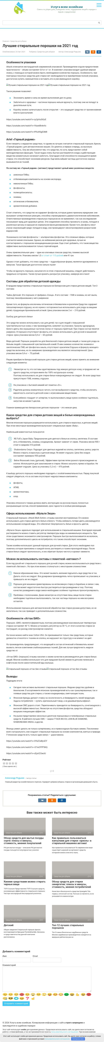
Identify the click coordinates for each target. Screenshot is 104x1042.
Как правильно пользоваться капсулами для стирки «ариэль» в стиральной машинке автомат (71, 841)
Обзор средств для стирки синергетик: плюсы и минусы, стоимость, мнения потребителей (71, 884)
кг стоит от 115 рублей (52, 255)
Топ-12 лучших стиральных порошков (68, 926)
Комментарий (9, 965)
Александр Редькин (14, 778)
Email (35, 956)
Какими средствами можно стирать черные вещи (25, 883)
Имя (5, 956)
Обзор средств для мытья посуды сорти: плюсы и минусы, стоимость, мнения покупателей (24, 841)
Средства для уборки (46, 52)
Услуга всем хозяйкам (67, 7)
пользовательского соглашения (64, 1032)
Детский (8, 925)
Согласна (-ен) (78, 1039)
